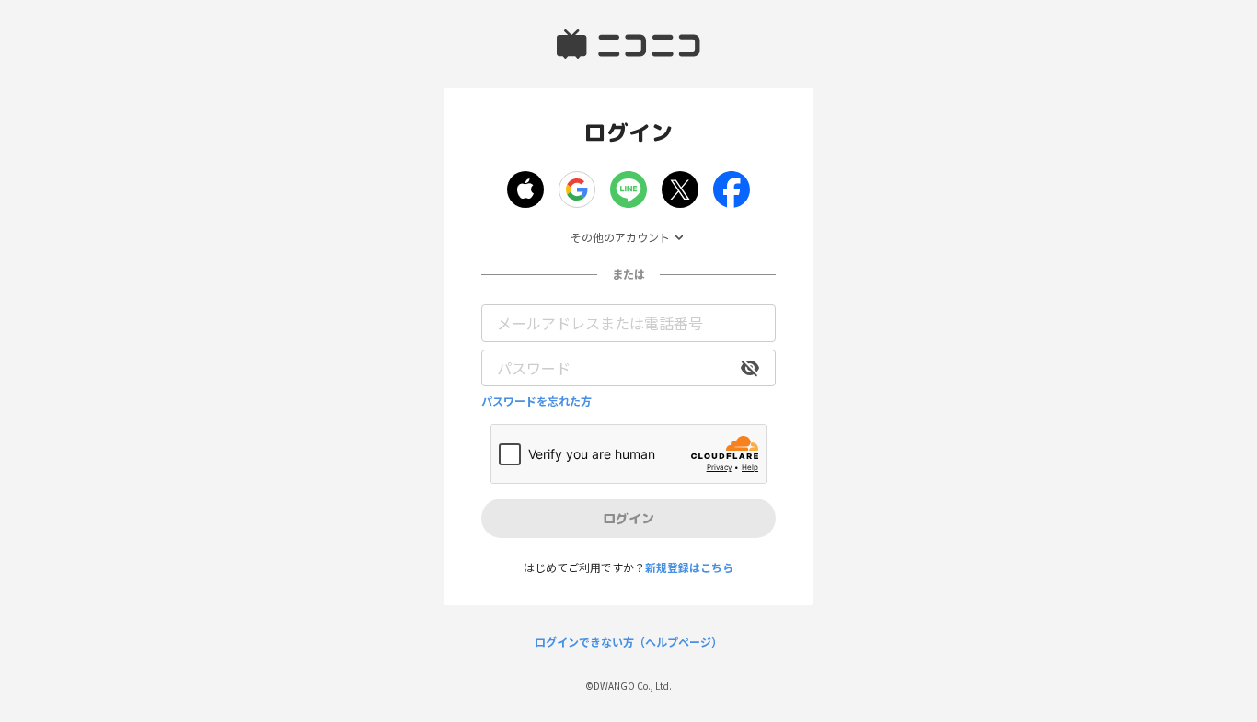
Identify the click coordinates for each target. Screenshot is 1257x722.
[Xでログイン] (680, 189)
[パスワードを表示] (750, 368)
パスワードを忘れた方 (536, 401)
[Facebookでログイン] (731, 189)
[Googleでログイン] (577, 189)
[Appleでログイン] (525, 189)
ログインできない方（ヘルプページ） (628, 642)
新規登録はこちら (689, 567)
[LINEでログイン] (628, 189)
